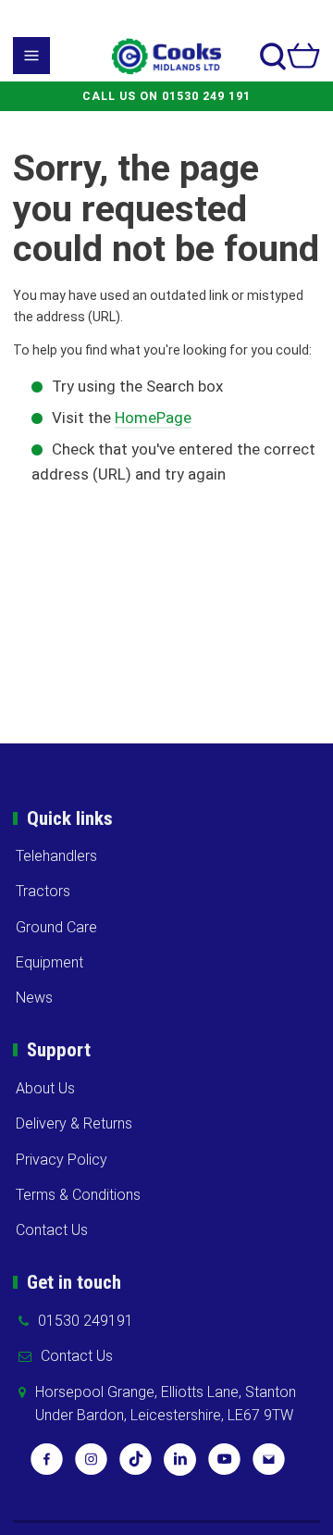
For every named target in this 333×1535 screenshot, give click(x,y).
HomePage (153, 417)
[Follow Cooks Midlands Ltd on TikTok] (135, 1465)
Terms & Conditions (78, 1195)
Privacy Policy (61, 1159)
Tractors (43, 891)
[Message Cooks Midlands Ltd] (269, 1465)
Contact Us (52, 1230)
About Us (45, 1088)
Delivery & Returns (74, 1123)
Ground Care (56, 927)
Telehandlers (56, 856)
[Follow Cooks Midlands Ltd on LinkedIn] (180, 1465)
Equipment (49, 962)
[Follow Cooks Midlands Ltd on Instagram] (91, 1465)
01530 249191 (85, 1320)
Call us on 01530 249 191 (166, 96)
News (34, 997)
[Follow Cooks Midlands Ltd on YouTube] (224, 1465)
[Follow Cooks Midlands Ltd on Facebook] (47, 1465)
